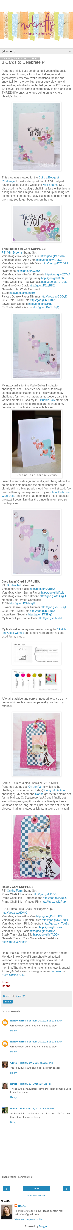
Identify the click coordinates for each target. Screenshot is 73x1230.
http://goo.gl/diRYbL (50, 618)
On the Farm (36, 786)
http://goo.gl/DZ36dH (55, 263)
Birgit (13, 1083)
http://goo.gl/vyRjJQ (55, 897)
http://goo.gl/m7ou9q (56, 923)
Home (37, 1188)
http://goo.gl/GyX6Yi (28, 270)
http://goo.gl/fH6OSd (45, 894)
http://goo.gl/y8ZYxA (57, 274)
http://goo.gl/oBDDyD (54, 296)
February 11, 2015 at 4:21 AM (34, 1083)
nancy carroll (18, 1020)
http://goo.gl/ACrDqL (54, 281)
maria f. (14, 1108)
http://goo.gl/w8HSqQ (45, 307)
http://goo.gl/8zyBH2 (42, 285)
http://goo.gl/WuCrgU (53, 596)
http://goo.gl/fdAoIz (52, 278)
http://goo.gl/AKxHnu (53, 256)
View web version (36, 1195)
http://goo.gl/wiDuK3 (49, 259)
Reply (13, 1030)
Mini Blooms (50, 184)
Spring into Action (54, 790)
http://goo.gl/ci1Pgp (54, 901)
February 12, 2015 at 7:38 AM (37, 1108)
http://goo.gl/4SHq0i (40, 303)
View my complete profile (29, 1219)
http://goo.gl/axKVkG (14, 912)
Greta (13, 1062)
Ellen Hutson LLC (13, 974)
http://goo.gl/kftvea (50, 927)
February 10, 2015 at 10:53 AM (44, 1020)
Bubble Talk (47, 400)
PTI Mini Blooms (12, 252)
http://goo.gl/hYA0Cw (46, 934)
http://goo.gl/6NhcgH (22, 292)
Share (8, 1001)
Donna (39, 794)
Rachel (22, 1205)
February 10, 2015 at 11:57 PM (35, 1062)
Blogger (43, 1226)
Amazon (57, 971)
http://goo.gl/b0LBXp (42, 300)
